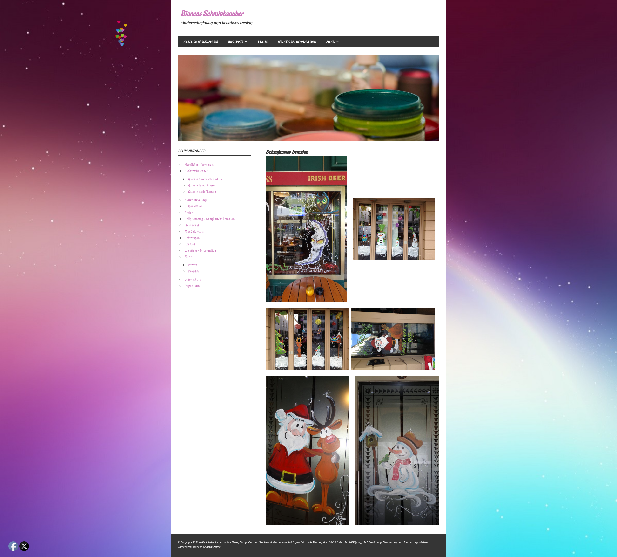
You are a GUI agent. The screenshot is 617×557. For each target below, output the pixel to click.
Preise (263, 42)
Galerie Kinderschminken (205, 179)
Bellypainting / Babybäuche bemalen (210, 219)
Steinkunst (192, 225)
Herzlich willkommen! (200, 42)
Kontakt (190, 244)
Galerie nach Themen (202, 191)
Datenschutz (193, 279)
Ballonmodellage (196, 200)
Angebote (235, 42)
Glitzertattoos (193, 206)
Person (192, 265)
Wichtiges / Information (297, 42)
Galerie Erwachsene (201, 185)
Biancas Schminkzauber (212, 13)
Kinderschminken (196, 171)
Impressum (192, 285)
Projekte (193, 271)
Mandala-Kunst (195, 231)
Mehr (330, 42)
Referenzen (192, 238)
